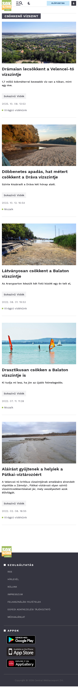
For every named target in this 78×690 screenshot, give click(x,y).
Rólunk (12, 587)
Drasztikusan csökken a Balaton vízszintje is (35, 372)
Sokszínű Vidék (14, 96)
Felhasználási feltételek (24, 602)
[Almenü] (19, 3)
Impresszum (15, 594)
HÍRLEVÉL (13, 579)
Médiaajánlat (16, 617)
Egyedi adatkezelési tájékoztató (29, 609)
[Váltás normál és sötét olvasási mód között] (29, 3)
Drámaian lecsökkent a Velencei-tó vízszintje (38, 72)
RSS (10, 571)
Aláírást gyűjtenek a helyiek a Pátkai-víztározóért (32, 472)
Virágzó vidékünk (15, 110)
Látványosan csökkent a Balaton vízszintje (35, 273)
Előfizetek (58, 3)
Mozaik (8, 209)
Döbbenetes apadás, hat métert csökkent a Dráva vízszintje (35, 174)
